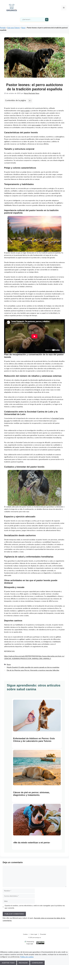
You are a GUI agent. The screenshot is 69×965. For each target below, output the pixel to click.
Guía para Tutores (13, 28)
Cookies (25, 934)
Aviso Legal (34, 934)
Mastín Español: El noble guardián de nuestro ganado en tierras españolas (33, 667)
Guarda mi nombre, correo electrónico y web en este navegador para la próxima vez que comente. (35, 907)
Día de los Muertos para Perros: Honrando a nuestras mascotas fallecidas (33, 670)
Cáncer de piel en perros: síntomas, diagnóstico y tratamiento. (31, 793)
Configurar (37, 963)
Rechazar (23, 963)
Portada (3, 28)
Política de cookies (27, 957)
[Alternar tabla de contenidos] (29, 100)
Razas (23, 28)
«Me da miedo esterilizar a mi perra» (31, 842)
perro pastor (25, 111)
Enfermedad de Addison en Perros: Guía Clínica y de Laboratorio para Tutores (34, 739)
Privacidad (43, 934)
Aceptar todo (8, 963)
